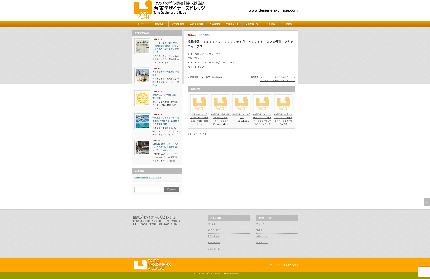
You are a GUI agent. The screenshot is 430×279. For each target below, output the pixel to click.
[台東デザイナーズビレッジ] (169, 18)
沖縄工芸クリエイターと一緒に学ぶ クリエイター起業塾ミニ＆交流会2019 (166, 121)
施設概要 (159, 24)
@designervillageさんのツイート (147, 177)
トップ (141, 24)
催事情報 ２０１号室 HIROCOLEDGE (241, 117)
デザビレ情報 (178, 24)
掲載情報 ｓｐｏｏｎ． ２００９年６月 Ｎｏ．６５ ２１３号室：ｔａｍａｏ (272, 79)
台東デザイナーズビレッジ (212, 273)
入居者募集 (214, 24)
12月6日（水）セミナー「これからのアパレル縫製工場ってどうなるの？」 (166, 147)
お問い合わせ (262, 236)
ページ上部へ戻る (427, 202)
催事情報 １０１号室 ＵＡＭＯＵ (206, 77)
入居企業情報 (196, 24)
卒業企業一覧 (252, 24)
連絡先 (289, 24)
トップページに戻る (198, 134)
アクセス (270, 24)
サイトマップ (262, 242)
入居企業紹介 (214, 236)
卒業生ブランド (233, 24)
